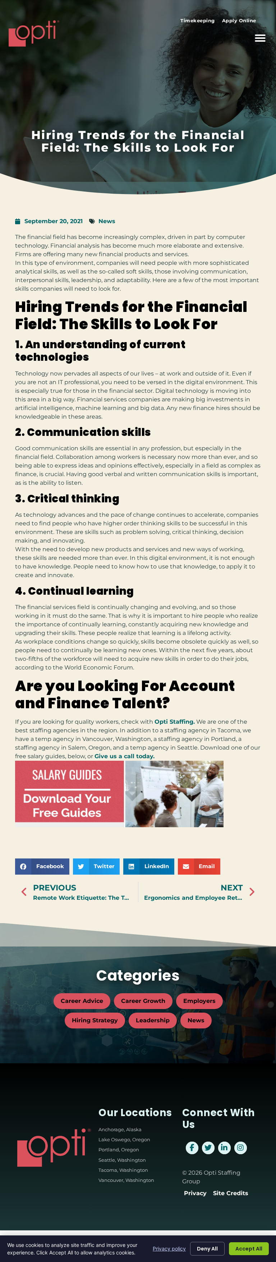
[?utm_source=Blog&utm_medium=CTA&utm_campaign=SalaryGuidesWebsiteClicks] (119, 825)
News (106, 221)
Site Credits (230, 1193)
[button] (260, 38)
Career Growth (143, 1001)
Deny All (207, 1248)
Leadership (153, 1020)
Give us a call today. (125, 756)
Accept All (248, 1248)
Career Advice (82, 1001)
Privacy (195, 1193)
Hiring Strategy (95, 1020)
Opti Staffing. (175, 721)
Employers (199, 1001)
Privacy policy (169, 1248)
